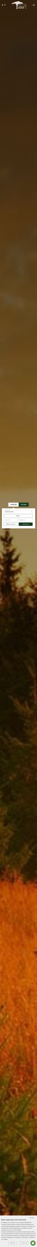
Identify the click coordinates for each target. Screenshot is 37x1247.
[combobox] (18, 511)
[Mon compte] (2, 5)
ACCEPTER (23, 1243)
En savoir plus (24, 1237)
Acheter (13, 504)
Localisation (7, 510)
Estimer (23, 504)
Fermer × (32, 1217)
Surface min (7, 520)
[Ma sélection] (5, 5)
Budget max (22, 520)
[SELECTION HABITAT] (19, 5)
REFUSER (12, 1243)
